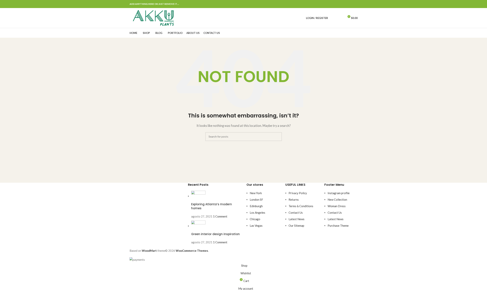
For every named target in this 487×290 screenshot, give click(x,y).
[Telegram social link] (355, 4)
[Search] (333, 18)
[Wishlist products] (340, 18)
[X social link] (341, 4)
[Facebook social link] (337, 4)
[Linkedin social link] (350, 4)
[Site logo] (153, 17)
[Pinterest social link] (346, 4)
